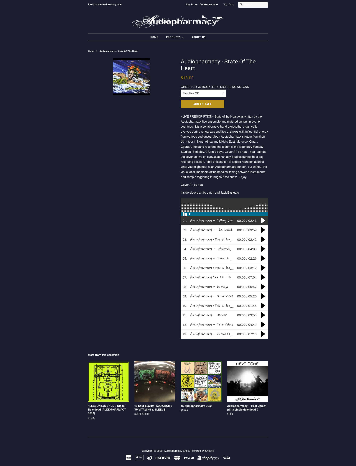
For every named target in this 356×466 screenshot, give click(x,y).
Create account (209, 4)
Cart (231, 4)
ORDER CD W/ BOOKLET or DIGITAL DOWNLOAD (215, 87)
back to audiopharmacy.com (105, 4)
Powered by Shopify (202, 450)
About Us (199, 37)
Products (174, 37)
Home (154, 37)
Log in (189, 4)
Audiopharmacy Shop (176, 450)
